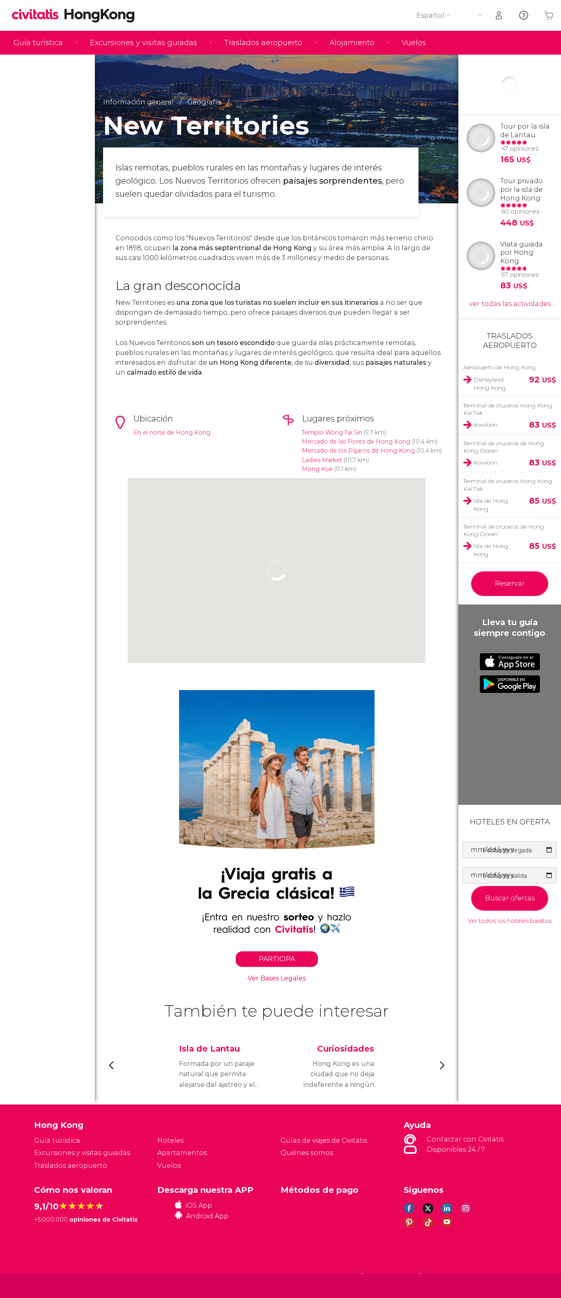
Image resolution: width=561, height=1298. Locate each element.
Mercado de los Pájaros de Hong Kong (358, 450)
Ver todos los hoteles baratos (510, 921)
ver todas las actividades (510, 304)
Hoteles (170, 1140)
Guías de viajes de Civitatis (323, 1140)
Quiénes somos (306, 1153)
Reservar (510, 583)
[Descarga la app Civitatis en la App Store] (509, 662)
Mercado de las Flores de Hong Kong (356, 441)
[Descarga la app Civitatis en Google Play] (509, 684)
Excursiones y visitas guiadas (143, 42)
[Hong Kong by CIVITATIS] (38, 15)
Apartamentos (182, 1153)
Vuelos (414, 42)
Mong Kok (317, 469)
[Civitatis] (55, 1285)
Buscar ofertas (510, 898)
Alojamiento (352, 42)
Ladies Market (322, 460)
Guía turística (38, 42)
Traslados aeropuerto (263, 42)
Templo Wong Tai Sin (332, 432)
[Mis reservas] (499, 15)
